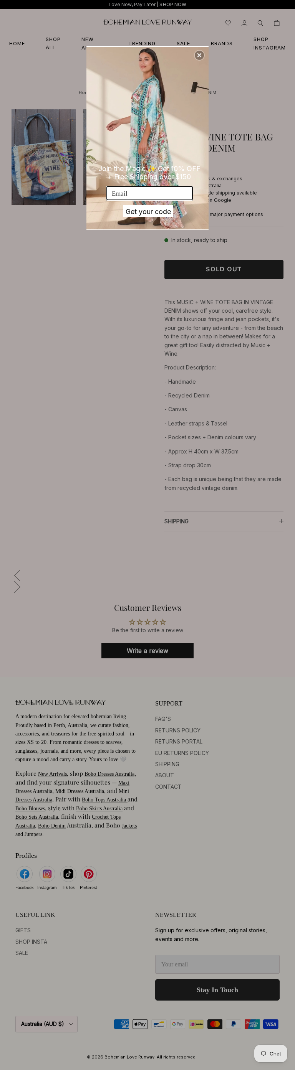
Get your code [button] (148, 212)
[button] (199, 55)
